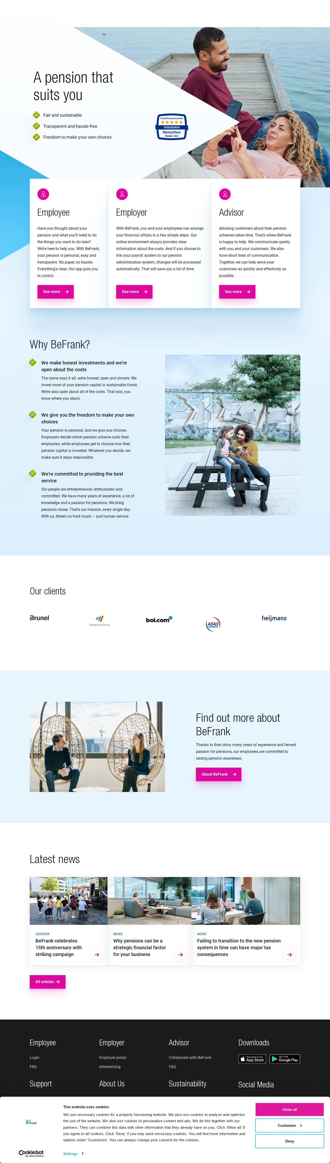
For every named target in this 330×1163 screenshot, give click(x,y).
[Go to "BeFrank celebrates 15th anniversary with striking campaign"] (69, 921)
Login (306, 13)
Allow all (289, 1109)
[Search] (267, 13)
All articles (45, 981)
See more (51, 291)
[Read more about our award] (171, 127)
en (288, 13)
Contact (219, 13)
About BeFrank (215, 774)
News (196, 13)
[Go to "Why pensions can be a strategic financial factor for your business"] (150, 921)
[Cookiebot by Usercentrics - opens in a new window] (31, 1153)
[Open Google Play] (284, 1058)
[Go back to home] (28, 13)
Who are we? (169, 13)
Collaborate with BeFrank (190, 1057)
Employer (114, 13)
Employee (86, 13)
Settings (70, 1153)
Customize (287, 1125)
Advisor (140, 13)
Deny (289, 1141)
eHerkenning (110, 1066)
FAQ (33, 1066)
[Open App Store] (252, 1058)
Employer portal (112, 1057)
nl (280, 13)
